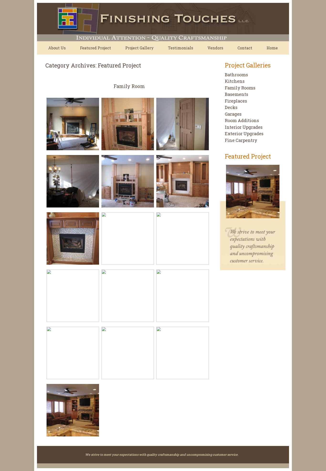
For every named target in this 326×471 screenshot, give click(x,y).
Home (272, 47)
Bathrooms (236, 75)
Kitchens (235, 81)
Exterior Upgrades (244, 133)
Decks (231, 107)
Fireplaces (236, 101)
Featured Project (95, 47)
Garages (233, 114)
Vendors (215, 47)
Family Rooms (240, 88)
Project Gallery (139, 47)
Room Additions (242, 120)
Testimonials (180, 47)
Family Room (129, 86)
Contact (244, 47)
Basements (236, 94)
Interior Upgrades (244, 127)
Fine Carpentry (241, 140)
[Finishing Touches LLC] (150, 22)
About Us (57, 47)
